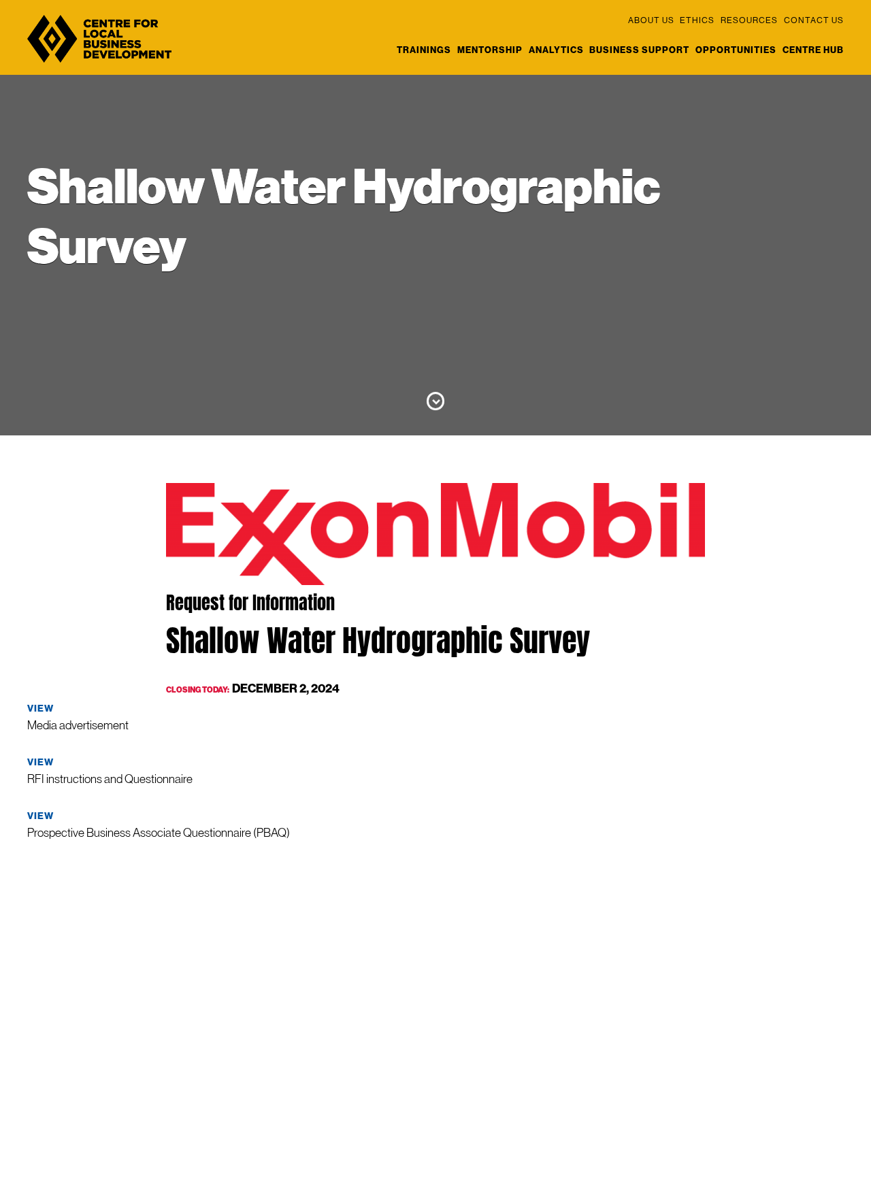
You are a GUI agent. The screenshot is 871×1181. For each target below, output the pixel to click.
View (40, 708)
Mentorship (490, 50)
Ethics (697, 20)
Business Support (639, 50)
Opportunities (735, 50)
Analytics (556, 50)
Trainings (424, 50)
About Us (651, 20)
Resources (749, 20)
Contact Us (814, 20)
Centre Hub (813, 50)
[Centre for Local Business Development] (99, 62)
